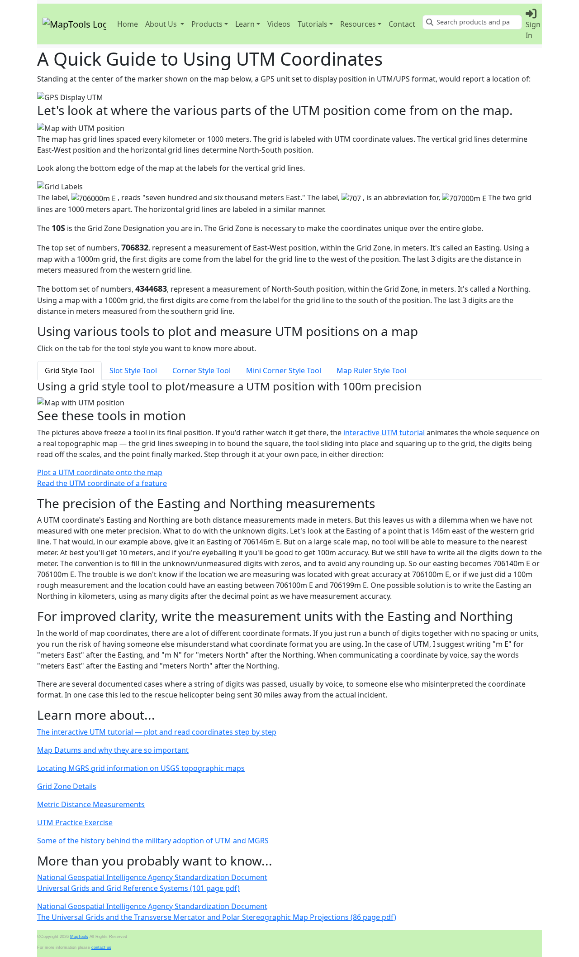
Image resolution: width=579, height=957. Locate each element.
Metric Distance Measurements (91, 804)
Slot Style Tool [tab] (133, 370)
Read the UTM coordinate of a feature (102, 483)
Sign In (533, 29)
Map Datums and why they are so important (113, 750)
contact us (101, 947)
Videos (278, 24)
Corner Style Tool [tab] (201, 370)
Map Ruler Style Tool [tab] (371, 370)
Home (127, 24)
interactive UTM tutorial (384, 433)
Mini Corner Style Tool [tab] (283, 370)
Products (207, 24)
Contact (402, 24)
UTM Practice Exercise (75, 822)
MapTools (79, 936)
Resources (358, 24)
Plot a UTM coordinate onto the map (99, 472)
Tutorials (312, 24)
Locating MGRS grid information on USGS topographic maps (141, 768)
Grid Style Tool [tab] (69, 370)
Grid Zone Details (66, 786)
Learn (245, 24)
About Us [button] (161, 24)
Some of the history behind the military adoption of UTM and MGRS (153, 841)
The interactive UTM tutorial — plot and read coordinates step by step (156, 732)
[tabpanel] (289, 394)
